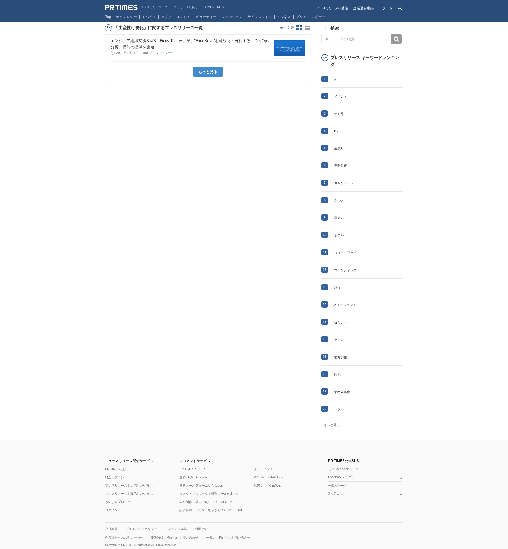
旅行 (337, 287)
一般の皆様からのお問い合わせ (228, 537)
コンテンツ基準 (176, 529)
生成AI (338, 148)
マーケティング (345, 270)
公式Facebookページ (343, 469)
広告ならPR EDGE (267, 485)
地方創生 (340, 357)
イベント (340, 96)
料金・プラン (114, 477)
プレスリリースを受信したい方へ (129, 485)
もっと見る (208, 72)
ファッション (232, 17)
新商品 (339, 114)
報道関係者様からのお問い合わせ (174, 537)
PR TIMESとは (115, 469)
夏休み (339, 218)
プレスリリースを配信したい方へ (129, 494)
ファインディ (166, 52)
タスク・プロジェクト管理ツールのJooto (208, 494)
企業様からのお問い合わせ (124, 537)
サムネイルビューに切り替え (299, 27)
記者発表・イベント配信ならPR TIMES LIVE (211, 510)
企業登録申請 (363, 8)
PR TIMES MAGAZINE (270, 477)
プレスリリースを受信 (332, 8)
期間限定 (340, 166)
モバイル (149, 17)
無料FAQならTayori (193, 477)
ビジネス (284, 17)
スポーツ (318, 17)
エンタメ (183, 17)
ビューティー (206, 17)
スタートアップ (345, 253)
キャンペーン (343, 183)
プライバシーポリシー (141, 529)
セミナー (340, 322)
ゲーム (339, 340)
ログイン (386, 8)
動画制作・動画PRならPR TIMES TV (205, 502)
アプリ (166, 17)
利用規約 (201, 529)
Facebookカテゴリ (341, 477)
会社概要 (111, 529)
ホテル (339, 235)
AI (335, 79)
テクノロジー (126, 17)
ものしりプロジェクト (121, 502)
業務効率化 (342, 392)
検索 (396, 39)
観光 (337, 374)
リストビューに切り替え (308, 27)
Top (108, 17)
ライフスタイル (260, 17)
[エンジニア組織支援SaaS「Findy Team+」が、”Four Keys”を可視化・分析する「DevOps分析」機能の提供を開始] (289, 48)
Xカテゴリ (335, 493)
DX (336, 131)
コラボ (339, 409)
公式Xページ (337, 485)
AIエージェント (345, 305)
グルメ (301, 17)
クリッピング (263, 469)
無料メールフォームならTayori (201, 485)
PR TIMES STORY (192, 469)
